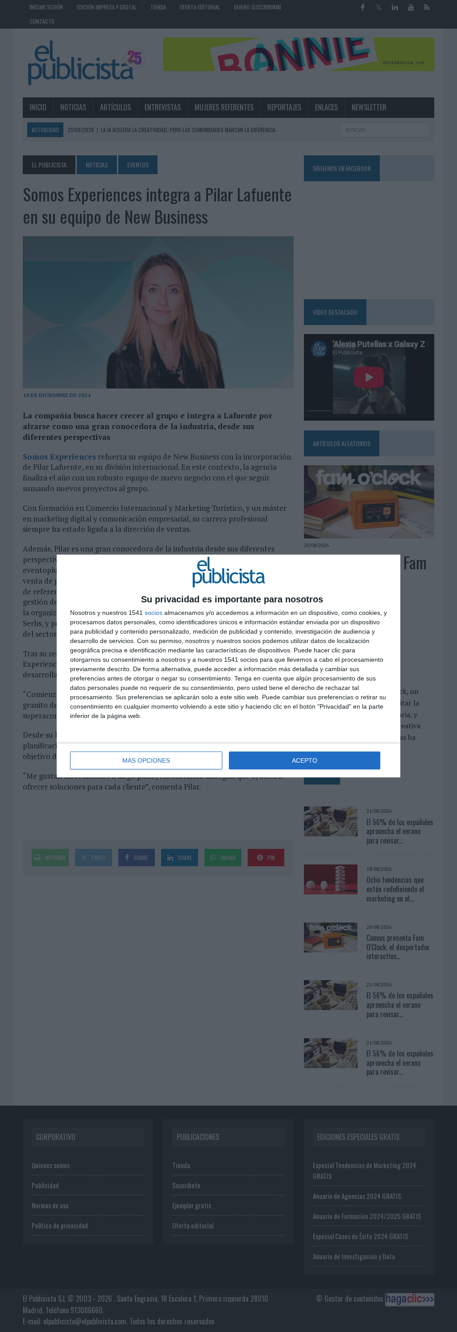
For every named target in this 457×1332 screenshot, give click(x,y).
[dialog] (228, 666)
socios (153, 613)
